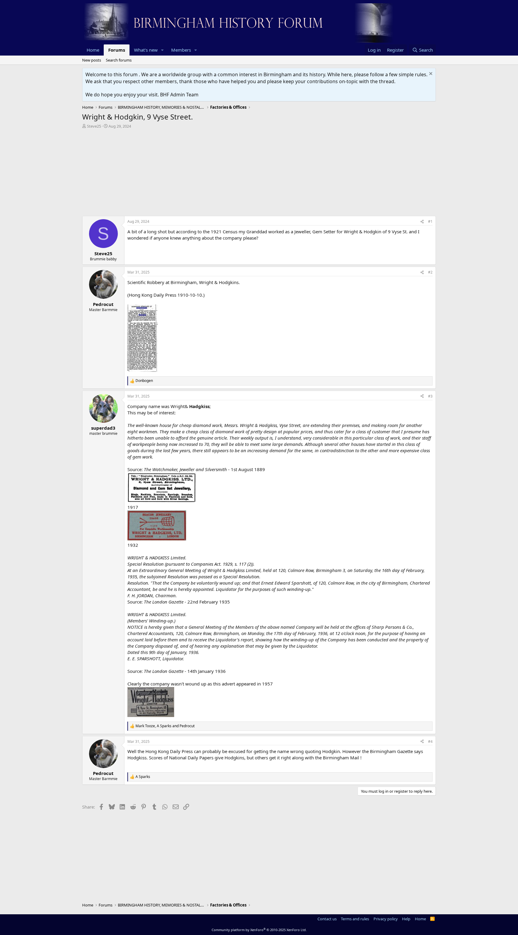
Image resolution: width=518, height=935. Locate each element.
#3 (430, 396)
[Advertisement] (259, 174)
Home (93, 50)
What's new (146, 50)
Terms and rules (355, 918)
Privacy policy (386, 918)
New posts (91, 60)
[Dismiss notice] (430, 74)
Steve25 (94, 126)
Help (406, 918)
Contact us (327, 918)
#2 (430, 272)
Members (181, 50)
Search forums (119, 60)
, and (165, 726)
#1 (430, 221)
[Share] (422, 221)
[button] (162, 50)
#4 (430, 741)
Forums (116, 50)
